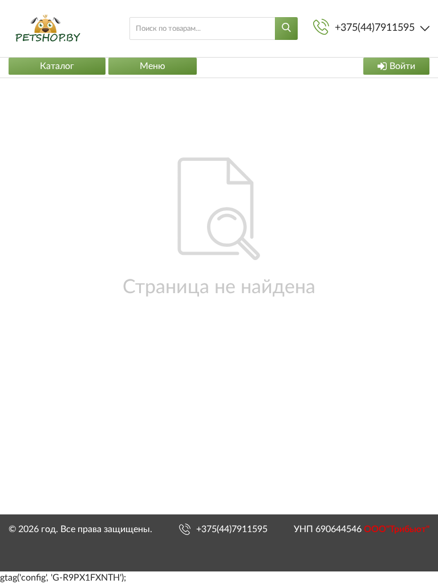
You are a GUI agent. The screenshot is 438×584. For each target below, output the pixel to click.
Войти (402, 66)
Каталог (57, 66)
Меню (152, 66)
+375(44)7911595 (231, 529)
